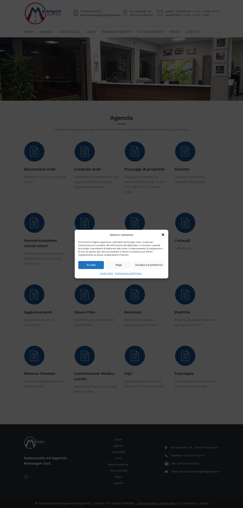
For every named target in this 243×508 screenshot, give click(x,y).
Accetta (91, 264)
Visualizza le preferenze (149, 264)
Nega (118, 264)
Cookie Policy (106, 273)
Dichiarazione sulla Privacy (128, 273)
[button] (163, 234)
